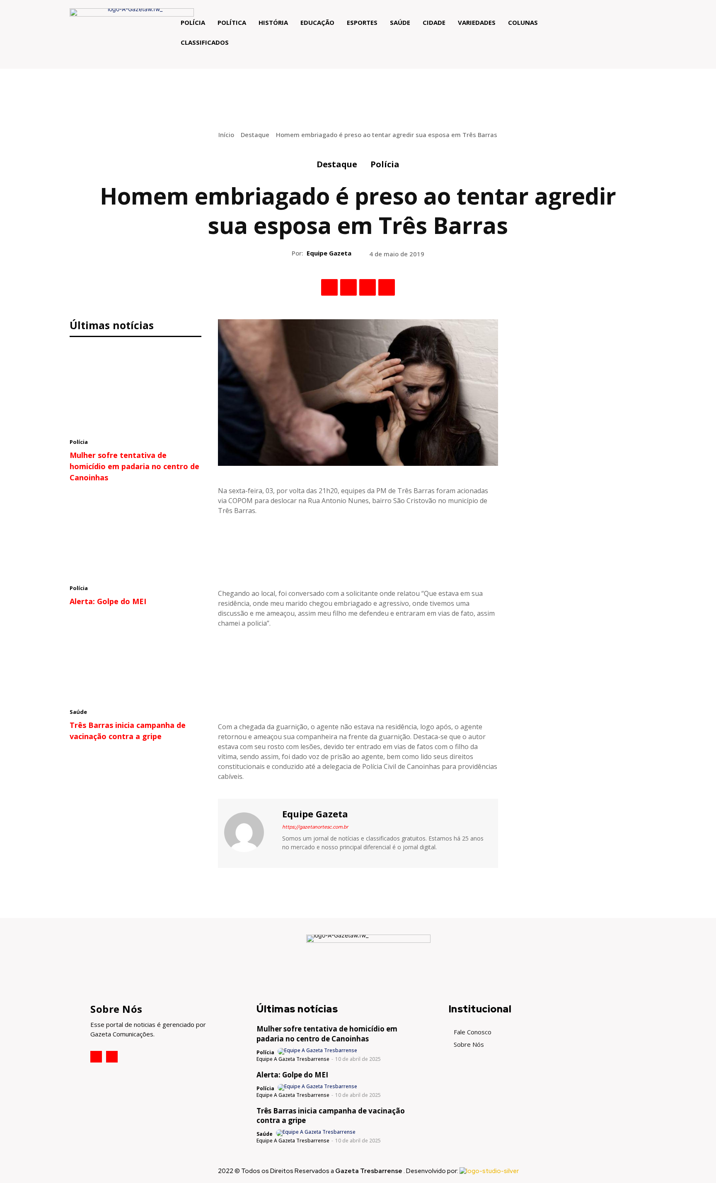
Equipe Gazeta (329, 253)
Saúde (78, 712)
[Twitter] (348, 287)
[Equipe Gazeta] (249, 832)
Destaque (255, 134)
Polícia (384, 164)
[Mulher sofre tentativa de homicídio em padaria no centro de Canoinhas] (135, 389)
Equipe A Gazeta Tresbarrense (292, 1059)
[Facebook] (329, 287)
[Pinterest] (367, 287)
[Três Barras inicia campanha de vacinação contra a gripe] (135, 659)
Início (226, 134)
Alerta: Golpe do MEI (108, 601)
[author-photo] (318, 1051)
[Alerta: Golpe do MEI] (135, 536)
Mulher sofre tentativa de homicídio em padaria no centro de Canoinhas (134, 466)
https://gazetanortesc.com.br (315, 827)
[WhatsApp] (386, 287)
